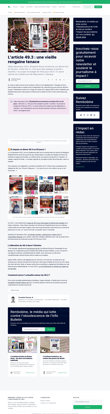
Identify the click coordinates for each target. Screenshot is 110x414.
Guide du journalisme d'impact (42, 6)
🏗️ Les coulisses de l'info (33, 12)
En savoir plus (80, 166)
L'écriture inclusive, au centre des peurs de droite (54, 357)
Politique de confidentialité (48, 403)
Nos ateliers (29, 6)
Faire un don (62, 6)
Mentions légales (45, 400)
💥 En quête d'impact (19, 12)
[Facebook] (84, 115)
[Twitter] (33, 297)
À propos (15, 6)
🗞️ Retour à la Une (46, 12)
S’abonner (98, 6)
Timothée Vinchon (16, 79)
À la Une (10, 12)
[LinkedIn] (91, 115)
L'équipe (22, 6)
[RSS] (94, 115)
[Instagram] (87, 115)
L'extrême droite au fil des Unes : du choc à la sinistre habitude (21, 358)
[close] (108, 2)
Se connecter (87, 6)
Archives (54, 6)
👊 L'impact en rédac (58, 12)
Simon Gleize (17, 372)
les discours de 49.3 (34, 248)
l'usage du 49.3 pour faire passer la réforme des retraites (45, 223)
